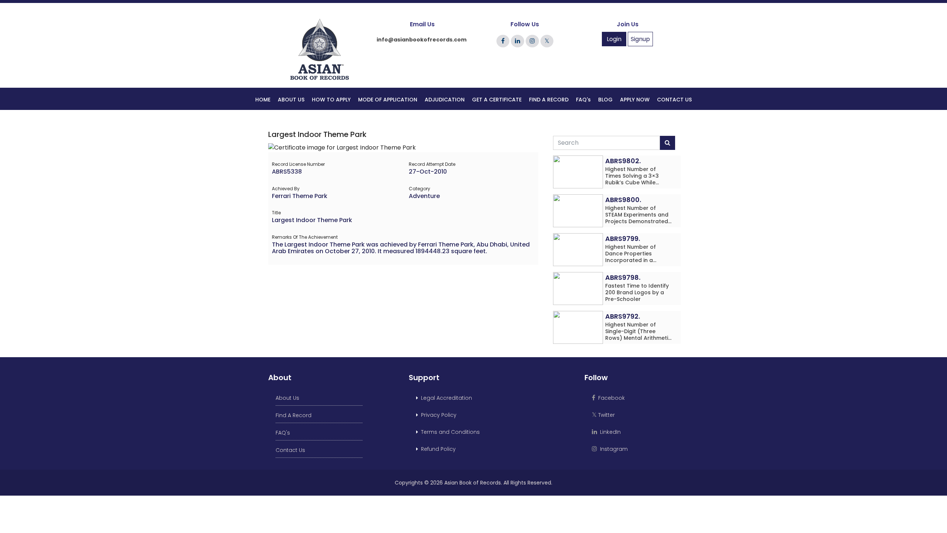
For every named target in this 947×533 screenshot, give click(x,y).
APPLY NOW (635, 99)
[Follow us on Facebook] (502, 41)
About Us (287, 398)
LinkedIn (609, 432)
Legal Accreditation (445, 398)
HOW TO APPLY (331, 99)
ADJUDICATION (445, 99)
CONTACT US (674, 99)
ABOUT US (291, 99)
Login (614, 39)
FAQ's (583, 99)
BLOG (605, 99)
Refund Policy (437, 449)
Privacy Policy (437, 415)
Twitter (603, 415)
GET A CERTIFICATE (497, 99)
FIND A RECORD (549, 99)
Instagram (612, 449)
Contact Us (290, 450)
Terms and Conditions (449, 432)
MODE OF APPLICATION (387, 99)
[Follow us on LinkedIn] (517, 41)
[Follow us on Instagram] (532, 41)
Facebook (610, 398)
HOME (262, 99)
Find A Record (293, 415)
